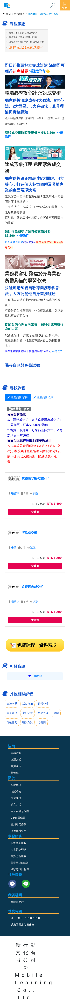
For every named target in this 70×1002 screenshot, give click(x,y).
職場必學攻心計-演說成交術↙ (23, 33)
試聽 (35, 493)
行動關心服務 (18, 843)
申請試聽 (16, 753)
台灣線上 (19, 13)
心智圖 (42, 722)
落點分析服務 (18, 856)
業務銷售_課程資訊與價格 (43, 13)
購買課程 (16, 766)
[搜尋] (53, 5)
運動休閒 (12, 722)
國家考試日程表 (20, 869)
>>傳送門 (22, 235)
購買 (36, 511)
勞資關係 (12, 713)
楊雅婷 (15, 601)
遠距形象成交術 (32, 586)
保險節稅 (27, 713)
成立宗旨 (16, 804)
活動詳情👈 (39, 71)
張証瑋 (15, 493)
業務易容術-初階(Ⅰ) (35, 478)
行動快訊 (16, 785)
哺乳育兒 (27, 722)
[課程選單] (65, 5)
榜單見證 (16, 798)
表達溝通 (12, 703)
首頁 (8, 13)
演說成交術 (29, 532)
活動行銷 (27, 703)
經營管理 (43, 703)
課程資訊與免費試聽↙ (26, 47)
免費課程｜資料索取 (37, 645)
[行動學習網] (7, 5)
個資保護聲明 (18, 830)
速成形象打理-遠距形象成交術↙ (24, 37)
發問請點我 (17, 902)
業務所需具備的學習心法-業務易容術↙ (27, 42)
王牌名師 (37, 676)
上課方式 (16, 759)
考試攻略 (16, 791)
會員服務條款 (18, 824)
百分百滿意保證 (20, 811)
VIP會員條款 (18, 817)
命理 (56, 713)
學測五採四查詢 (20, 862)
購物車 (15, 772)
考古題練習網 (18, 849)
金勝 (13, 547)
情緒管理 (43, 713)
